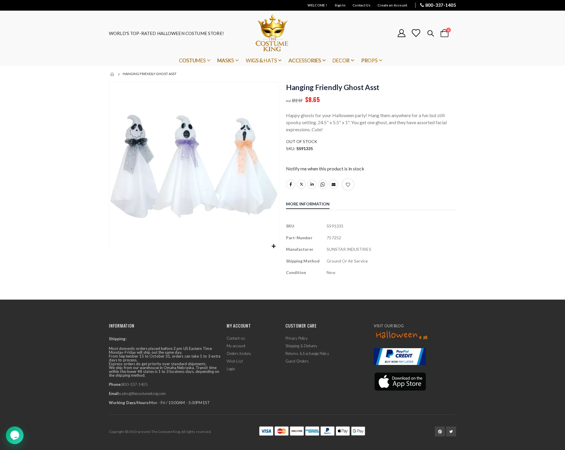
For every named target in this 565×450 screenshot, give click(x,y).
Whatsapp (323, 184)
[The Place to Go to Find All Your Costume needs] (282, 33)
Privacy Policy (296, 338)
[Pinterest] (440, 431)
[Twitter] (451, 431)
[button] (273, 246)
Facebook (290, 184)
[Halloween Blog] (402, 335)
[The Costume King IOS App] (400, 381)
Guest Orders (297, 361)
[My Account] (401, 33)
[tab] (312, 204)
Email (333, 184)
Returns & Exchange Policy (307, 353)
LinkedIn (312, 184)
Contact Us (361, 5)
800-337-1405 (440, 5)
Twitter (301, 184)
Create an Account (393, 5)
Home (112, 74)
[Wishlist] (416, 33)
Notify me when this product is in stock (325, 168)
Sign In (340, 5)
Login (231, 368)
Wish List (235, 361)
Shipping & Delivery (301, 345)
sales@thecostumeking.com (142, 393)
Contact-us (236, 338)
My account (236, 345)
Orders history (239, 353)
